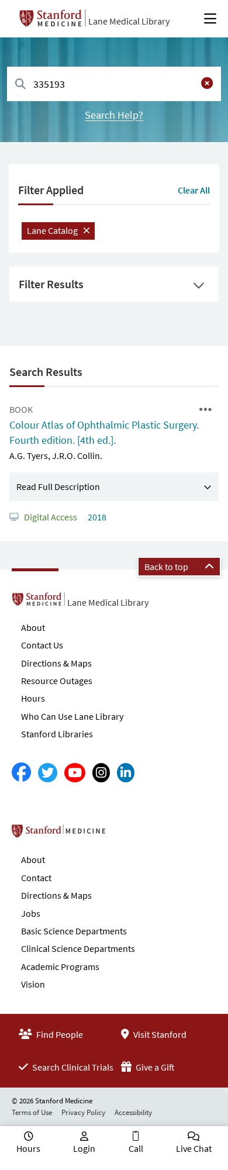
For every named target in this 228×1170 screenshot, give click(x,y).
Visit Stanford (159, 1034)
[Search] (20, 84)
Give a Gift (154, 1067)
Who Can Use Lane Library (72, 716)
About (33, 627)
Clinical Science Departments (78, 948)
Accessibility (133, 1112)
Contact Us (42, 645)
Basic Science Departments (74, 931)
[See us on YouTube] (74, 772)
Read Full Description (58, 486)
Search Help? (114, 115)
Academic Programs (60, 966)
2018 (96, 517)
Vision (33, 984)
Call (136, 1148)
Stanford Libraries (57, 734)
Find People (58, 1034)
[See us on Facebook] (21, 772)
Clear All (194, 190)
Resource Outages (56, 680)
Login (84, 1148)
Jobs (30, 913)
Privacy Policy (83, 1112)
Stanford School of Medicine (126, 834)
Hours (33, 698)
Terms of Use (32, 1112)
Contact (36, 877)
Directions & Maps (56, 663)
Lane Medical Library (129, 21)
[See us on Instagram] (101, 772)
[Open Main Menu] (210, 18)
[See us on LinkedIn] (125, 772)
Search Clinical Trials (71, 1067)
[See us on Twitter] (47, 772)
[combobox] (114, 84)
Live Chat (194, 1148)
